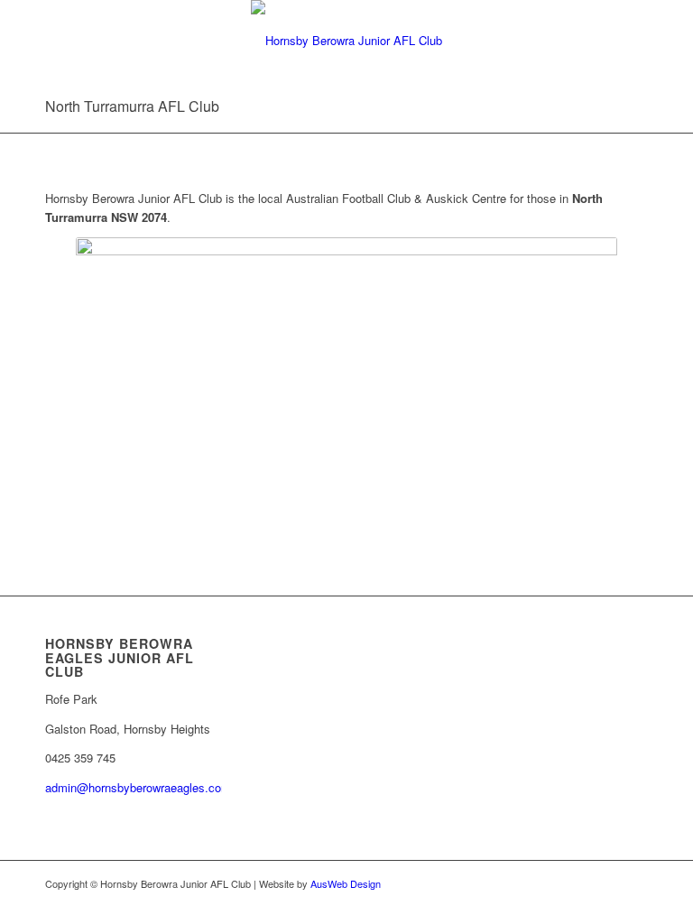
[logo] (346, 40)
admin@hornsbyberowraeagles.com (138, 787)
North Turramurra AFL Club (132, 106)
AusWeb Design (345, 883)
